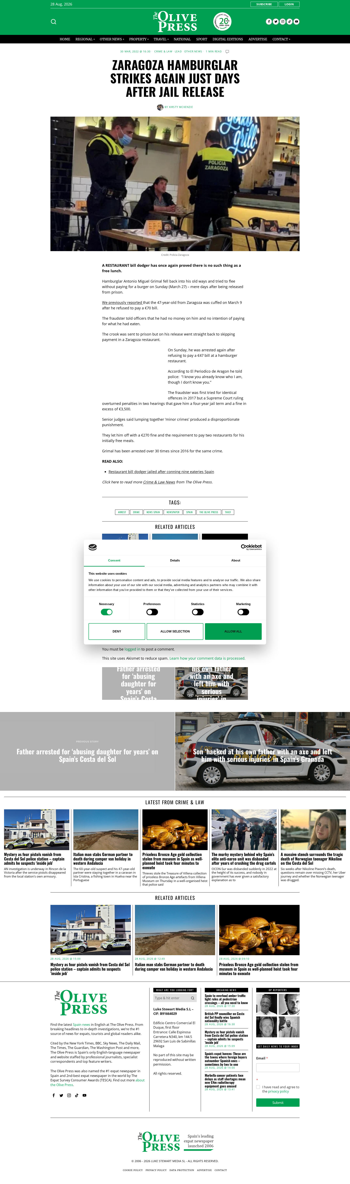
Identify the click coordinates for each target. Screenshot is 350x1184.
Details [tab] (175, 560)
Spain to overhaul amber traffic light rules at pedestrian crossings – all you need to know (226, 999)
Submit (278, 1102)
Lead (178, 51)
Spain (209, 471)
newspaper (173, 512)
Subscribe (264, 4)
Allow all (233, 631)
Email (262, 1058)
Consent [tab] (114, 560)
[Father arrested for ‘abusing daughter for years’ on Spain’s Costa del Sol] (138, 683)
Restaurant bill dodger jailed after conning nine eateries (157, 471)
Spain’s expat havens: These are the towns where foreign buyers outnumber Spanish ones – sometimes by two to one (226, 1059)
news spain (153, 512)
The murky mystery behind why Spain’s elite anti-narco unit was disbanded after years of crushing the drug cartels (244, 858)
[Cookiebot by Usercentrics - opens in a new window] (244, 547)
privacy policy (278, 1091)
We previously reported (122, 302)
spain (189, 512)
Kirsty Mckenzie (181, 107)
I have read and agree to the (280, 1089)
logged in (132, 649)
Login (289, 4)
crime (136, 512)
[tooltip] (269, 21)
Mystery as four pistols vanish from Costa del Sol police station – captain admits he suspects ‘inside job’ (34, 858)
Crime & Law (163, 51)
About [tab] (235, 560)
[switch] (152, 612)
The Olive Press (209, 512)
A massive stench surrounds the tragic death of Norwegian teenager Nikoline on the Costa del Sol (312, 858)
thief (228, 512)
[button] (193, 998)
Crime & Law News (159, 482)
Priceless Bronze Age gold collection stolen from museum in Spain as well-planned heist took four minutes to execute (172, 861)
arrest (122, 512)
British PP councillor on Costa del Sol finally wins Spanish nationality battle (224, 1017)
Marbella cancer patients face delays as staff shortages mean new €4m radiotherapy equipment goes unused (225, 1081)
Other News (193, 51)
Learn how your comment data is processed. (207, 658)
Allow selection (175, 631)
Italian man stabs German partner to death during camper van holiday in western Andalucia (103, 858)
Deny (117, 631)
